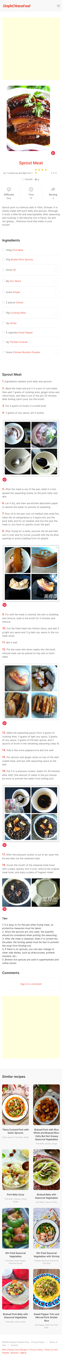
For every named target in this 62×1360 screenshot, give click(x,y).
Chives (19, 302)
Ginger (16, 292)
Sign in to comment (31, 984)
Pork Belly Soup (15, 1194)
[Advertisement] (31, 48)
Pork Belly (17, 250)
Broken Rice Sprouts (22, 259)
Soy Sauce (15, 280)
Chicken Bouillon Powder (26, 352)
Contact (14, 1345)
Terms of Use (51, 1349)
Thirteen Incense (19, 341)
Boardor (14, 1352)
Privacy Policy (37, 1342)
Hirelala (5, 1352)
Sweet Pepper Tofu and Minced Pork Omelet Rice (46, 1317)
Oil (14, 269)
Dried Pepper (25, 332)
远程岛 (23, 1352)
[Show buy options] (57, 269)
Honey (13, 323)
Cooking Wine (18, 312)
